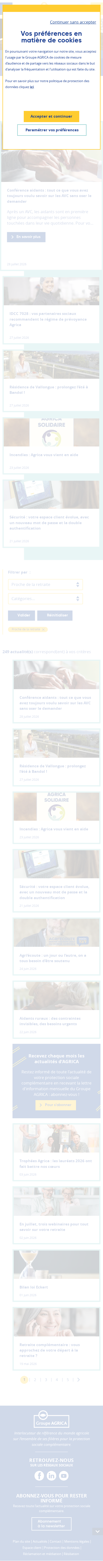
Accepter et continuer (51, 116)
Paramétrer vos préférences (52, 130)
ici (32, 87)
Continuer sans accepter (73, 22)
